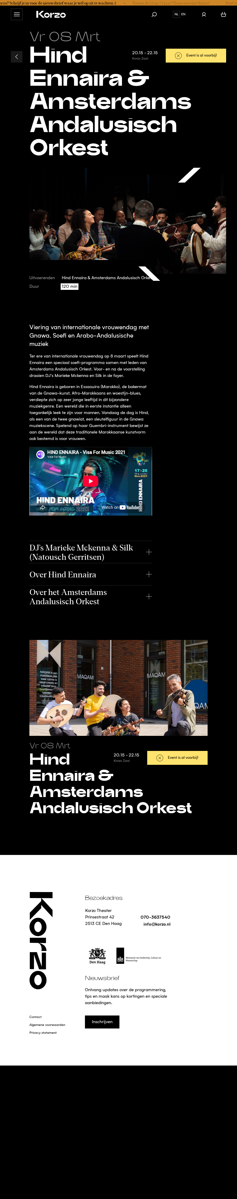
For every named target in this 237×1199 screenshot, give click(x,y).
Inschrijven (102, 1022)
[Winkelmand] (223, 14)
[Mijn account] (203, 14)
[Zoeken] (156, 14)
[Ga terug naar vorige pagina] (16, 57)
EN (183, 14)
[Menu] (16, 14)
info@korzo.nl (156, 924)
